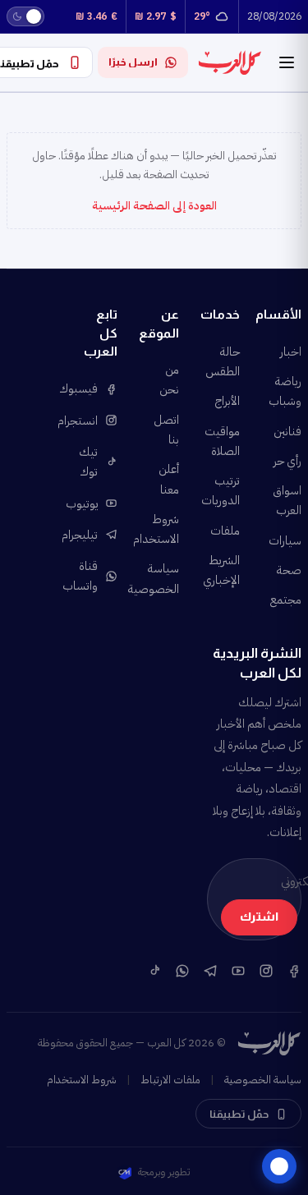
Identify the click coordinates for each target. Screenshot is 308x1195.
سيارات (285, 540)
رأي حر (287, 461)
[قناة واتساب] (182, 970)
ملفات (225, 531)
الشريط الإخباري (224, 570)
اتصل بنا (166, 429)
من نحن (169, 379)
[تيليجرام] (210, 970)
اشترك (259, 916)
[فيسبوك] (294, 970)
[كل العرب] (230, 62)
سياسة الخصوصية (162, 578)
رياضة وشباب (285, 391)
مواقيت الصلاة (224, 441)
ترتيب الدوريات (224, 490)
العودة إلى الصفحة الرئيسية (154, 205)
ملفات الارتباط (170, 1079)
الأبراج (227, 401)
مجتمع (285, 600)
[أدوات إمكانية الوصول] (279, 1166)
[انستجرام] (266, 970)
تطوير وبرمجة (164, 1171)
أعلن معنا (169, 479)
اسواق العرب (287, 500)
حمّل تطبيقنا (239, 1114)
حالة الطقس (224, 361)
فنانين (287, 431)
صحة (288, 570)
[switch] (25, 16)
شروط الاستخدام (162, 529)
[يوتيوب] (238, 970)
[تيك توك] (154, 970)
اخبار (290, 351)
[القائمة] (286, 62)
